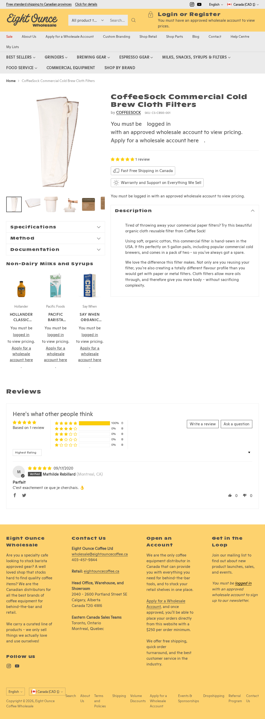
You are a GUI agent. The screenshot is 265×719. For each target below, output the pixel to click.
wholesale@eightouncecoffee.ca (100, 554)
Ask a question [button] (236, 423)
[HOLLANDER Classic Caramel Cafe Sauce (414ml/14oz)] (21, 285)
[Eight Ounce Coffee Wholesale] (32, 20)
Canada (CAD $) (244, 4)
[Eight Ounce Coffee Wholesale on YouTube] (199, 5)
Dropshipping (213, 696)
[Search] (133, 20)
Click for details (86, 4)
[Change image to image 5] (88, 204)
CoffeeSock (128, 112)
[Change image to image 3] (51, 204)
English (214, 4)
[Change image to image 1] (14, 204)
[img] (40, 468)
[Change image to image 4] (70, 204)
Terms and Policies (100, 701)
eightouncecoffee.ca (101, 571)
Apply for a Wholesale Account (158, 701)
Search (70, 696)
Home (11, 81)
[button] (123, 159)
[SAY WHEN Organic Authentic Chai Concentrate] (90, 285)
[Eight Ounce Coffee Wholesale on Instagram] (192, 5)
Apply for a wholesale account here (155, 140)
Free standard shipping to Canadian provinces (39, 4)
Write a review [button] (203, 423)
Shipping (119, 696)
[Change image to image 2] (32, 204)
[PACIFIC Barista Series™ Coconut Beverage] (55, 285)
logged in (159, 123)
